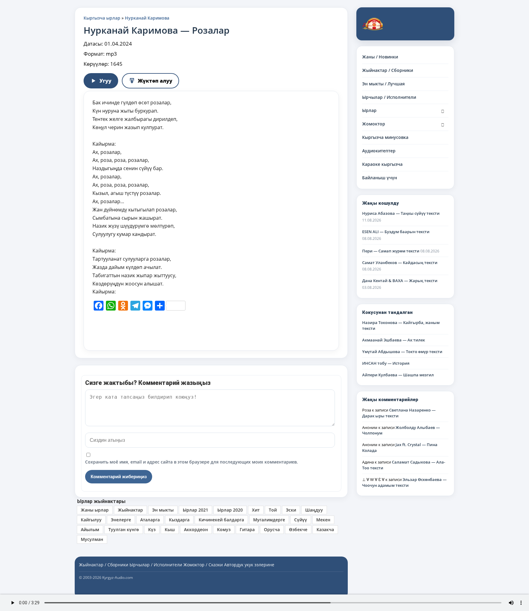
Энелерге (121, 520)
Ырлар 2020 (230, 510)
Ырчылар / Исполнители (389, 97)
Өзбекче (298, 529)
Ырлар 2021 (195, 510)
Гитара (247, 529)
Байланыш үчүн (379, 178)
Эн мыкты (163, 510)
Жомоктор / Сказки (203, 565)
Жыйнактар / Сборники (387, 70)
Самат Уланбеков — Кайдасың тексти (399, 262)
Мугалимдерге (269, 520)
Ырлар (369, 110)
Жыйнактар (130, 510)
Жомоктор (373, 124)
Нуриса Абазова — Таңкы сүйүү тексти (401, 213)
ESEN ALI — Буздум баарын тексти (396, 231)
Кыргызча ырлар (102, 18)
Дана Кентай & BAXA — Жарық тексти (399, 280)
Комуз (224, 529)
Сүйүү (300, 520)
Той (273, 510)
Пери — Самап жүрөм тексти (390, 251)
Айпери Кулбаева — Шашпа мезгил (398, 375)
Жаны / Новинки (380, 57)
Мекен (323, 520)
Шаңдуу (314, 510)
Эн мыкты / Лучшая (383, 84)
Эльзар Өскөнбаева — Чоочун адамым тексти (404, 482)
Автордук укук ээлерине (249, 565)
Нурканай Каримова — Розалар (157, 30)
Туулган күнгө (123, 529)
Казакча (325, 529)
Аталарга (150, 520)
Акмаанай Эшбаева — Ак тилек (393, 340)
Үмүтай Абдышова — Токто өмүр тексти (402, 351)
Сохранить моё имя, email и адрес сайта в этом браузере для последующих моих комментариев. (191, 462)
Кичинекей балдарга (221, 520)
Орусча (272, 529)
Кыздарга (179, 520)
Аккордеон (196, 529)
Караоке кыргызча (382, 164)
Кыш (170, 529)
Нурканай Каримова (147, 18)
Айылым (90, 529)
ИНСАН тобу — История (385, 363)
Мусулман (92, 539)
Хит (256, 510)
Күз (152, 529)
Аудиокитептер (379, 151)
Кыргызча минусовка (385, 137)
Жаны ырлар (95, 510)
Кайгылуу (91, 520)
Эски (291, 510)
